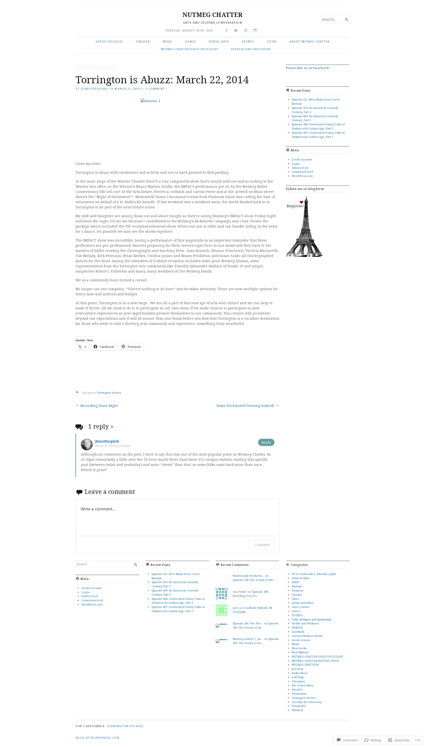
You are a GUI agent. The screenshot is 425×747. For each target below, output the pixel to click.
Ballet (295, 582)
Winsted (297, 710)
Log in (296, 163)
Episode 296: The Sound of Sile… (254, 580)
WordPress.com (302, 176)
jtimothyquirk (94, 88)
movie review (301, 640)
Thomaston (299, 693)
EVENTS (248, 41)
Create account (302, 159)
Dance (190, 41)
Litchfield (298, 631)
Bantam (297, 586)
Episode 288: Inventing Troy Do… (251, 594)
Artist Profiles (109, 41)
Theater (143, 41)
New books (299, 648)
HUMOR (297, 627)
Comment (262, 545)
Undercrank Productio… (248, 575)
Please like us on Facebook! (308, 68)
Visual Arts (219, 41)
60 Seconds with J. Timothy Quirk (314, 574)
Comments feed (302, 171)
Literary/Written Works (307, 636)
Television (298, 681)
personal (297, 669)
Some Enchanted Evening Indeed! (245, 405)
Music (167, 41)
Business (297, 590)
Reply (266, 442)
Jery (235, 608)
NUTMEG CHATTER (212, 15)
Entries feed (300, 168)
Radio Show (300, 673)
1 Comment (155, 88)
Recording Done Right (99, 405)
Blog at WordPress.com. (98, 737)
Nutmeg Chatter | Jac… (248, 639)
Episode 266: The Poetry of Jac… (256, 625)
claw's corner (300, 607)
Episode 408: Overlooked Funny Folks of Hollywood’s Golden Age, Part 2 (318, 126)
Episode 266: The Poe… (248, 623)
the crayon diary (302, 685)
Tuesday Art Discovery (251, 49)
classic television (303, 602)
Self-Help (298, 677)
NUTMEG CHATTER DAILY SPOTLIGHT (189, 49)
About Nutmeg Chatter (309, 41)
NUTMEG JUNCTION (305, 664)
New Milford (300, 652)
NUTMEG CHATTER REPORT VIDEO (315, 660)
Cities (272, 41)
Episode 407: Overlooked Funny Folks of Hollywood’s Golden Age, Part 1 (318, 135)
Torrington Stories (95, 67)
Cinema (297, 594)
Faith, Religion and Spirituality (311, 619)
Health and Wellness (305, 623)
